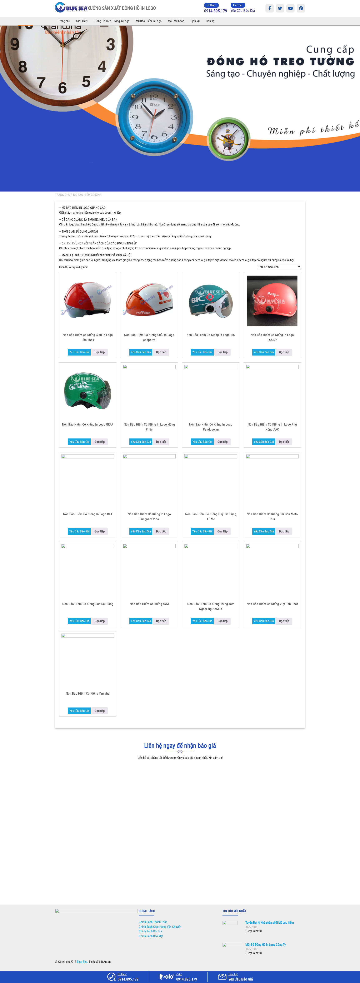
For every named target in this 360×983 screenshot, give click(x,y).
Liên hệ (210, 21)
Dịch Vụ (195, 21)
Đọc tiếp (100, 352)
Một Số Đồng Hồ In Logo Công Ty (265, 945)
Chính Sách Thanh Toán (153, 922)
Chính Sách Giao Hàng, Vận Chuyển (160, 927)
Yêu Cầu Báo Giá (243, 10)
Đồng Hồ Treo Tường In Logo (112, 21)
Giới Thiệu (82, 21)
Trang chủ (64, 21)
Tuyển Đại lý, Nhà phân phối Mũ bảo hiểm (269, 922)
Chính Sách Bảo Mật (151, 936)
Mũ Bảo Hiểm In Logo (149, 21)
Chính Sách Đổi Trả (150, 931)
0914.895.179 (215, 10)
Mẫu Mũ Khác (176, 21)
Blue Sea (82, 962)
